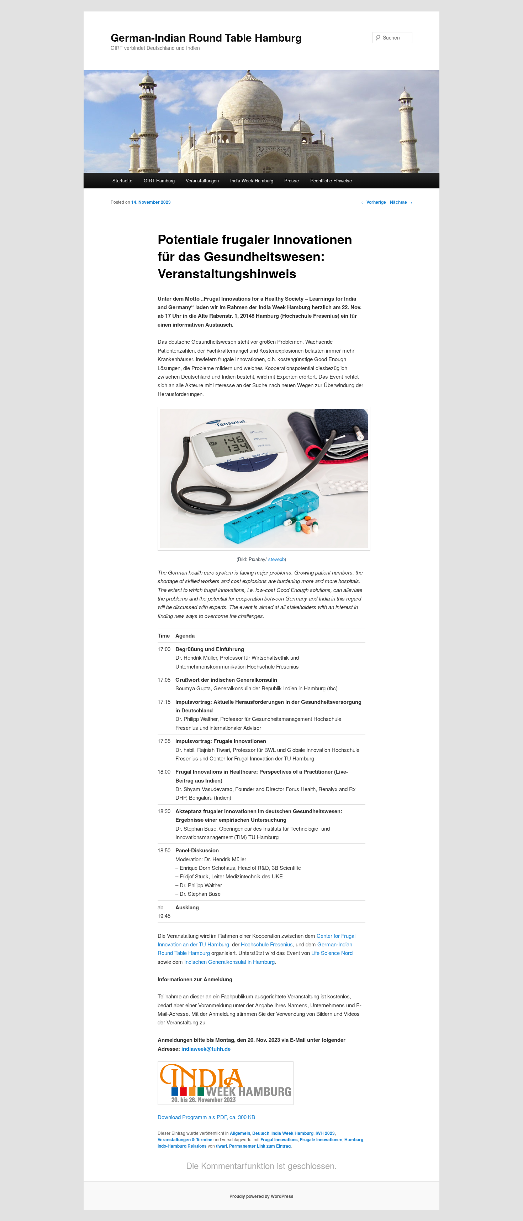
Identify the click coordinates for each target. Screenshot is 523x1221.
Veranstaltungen (202, 180)
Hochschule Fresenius (267, 944)
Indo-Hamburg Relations (182, 1146)
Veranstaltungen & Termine (185, 1139)
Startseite (122, 180)
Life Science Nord (332, 952)
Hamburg (353, 1139)
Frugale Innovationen (321, 1139)
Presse (291, 180)
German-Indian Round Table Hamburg (206, 37)
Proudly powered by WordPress (261, 1196)
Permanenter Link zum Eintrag (260, 1146)
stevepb (276, 559)
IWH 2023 (325, 1133)
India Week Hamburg (251, 180)
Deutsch (260, 1133)
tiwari (221, 1146)
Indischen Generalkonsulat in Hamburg (229, 961)
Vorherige (373, 202)
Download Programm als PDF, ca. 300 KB (206, 1117)
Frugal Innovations (279, 1139)
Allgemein (240, 1133)
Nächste (401, 202)
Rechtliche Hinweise (331, 180)
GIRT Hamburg (159, 180)
